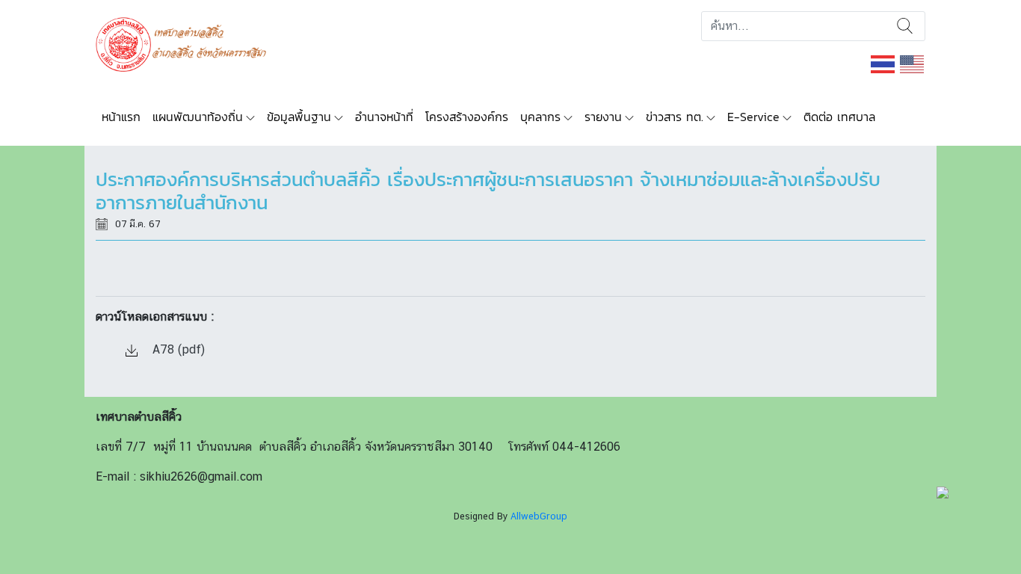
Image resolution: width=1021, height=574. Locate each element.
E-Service (753, 117)
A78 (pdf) (177, 349)
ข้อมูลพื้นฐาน (299, 117)
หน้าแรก (121, 117)
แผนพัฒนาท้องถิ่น (197, 117)
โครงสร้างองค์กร (466, 117)
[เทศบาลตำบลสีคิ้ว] (186, 43)
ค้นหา (905, 26)
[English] (912, 63)
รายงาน (603, 117)
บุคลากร (540, 117)
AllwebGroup (538, 516)
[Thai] (883, 63)
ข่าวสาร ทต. (674, 117)
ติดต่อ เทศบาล (839, 117)
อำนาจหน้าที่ (384, 117)
